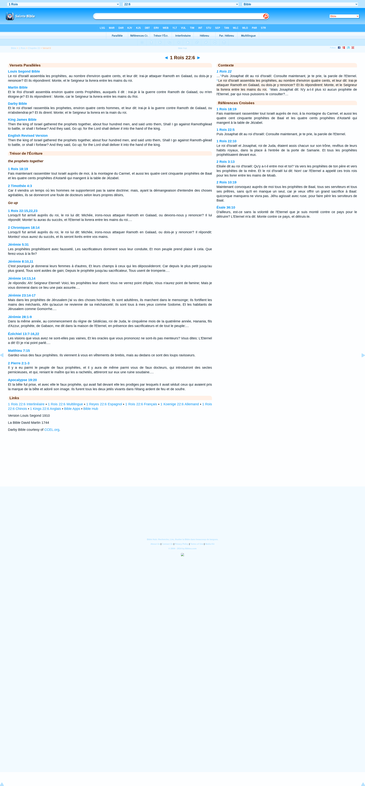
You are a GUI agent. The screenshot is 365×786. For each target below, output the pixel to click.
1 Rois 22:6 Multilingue (65, 404)
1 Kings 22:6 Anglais (45, 409)
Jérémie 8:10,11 (20, 261)
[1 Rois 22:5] (5, 364)
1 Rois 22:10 (226, 141)
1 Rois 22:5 (226, 130)
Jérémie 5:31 (18, 244)
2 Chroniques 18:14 (24, 227)
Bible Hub (90, 409)
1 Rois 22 (224, 71)
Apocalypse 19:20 (22, 380)
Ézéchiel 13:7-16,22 (23, 334)
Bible (13, 48)
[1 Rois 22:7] (360, 364)
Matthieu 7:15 (19, 351)
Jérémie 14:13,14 (21, 278)
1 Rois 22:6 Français (141, 404)
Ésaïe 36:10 (226, 207)
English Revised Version (28, 136)
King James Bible (22, 120)
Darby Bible (17, 104)
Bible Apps (72, 409)
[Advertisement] (182, 463)
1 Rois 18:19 (18, 169)
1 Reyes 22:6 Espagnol (104, 404)
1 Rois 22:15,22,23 (22, 211)
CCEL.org (51, 430)
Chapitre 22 (34, 48)
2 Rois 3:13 (226, 162)
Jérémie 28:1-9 (20, 317)
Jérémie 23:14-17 (22, 295)
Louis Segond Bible (24, 71)
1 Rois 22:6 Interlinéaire (26, 404)
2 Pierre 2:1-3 (18, 363)
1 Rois (22, 48)
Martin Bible (18, 87)
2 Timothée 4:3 (20, 186)
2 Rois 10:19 (226, 182)
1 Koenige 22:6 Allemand (179, 404)
